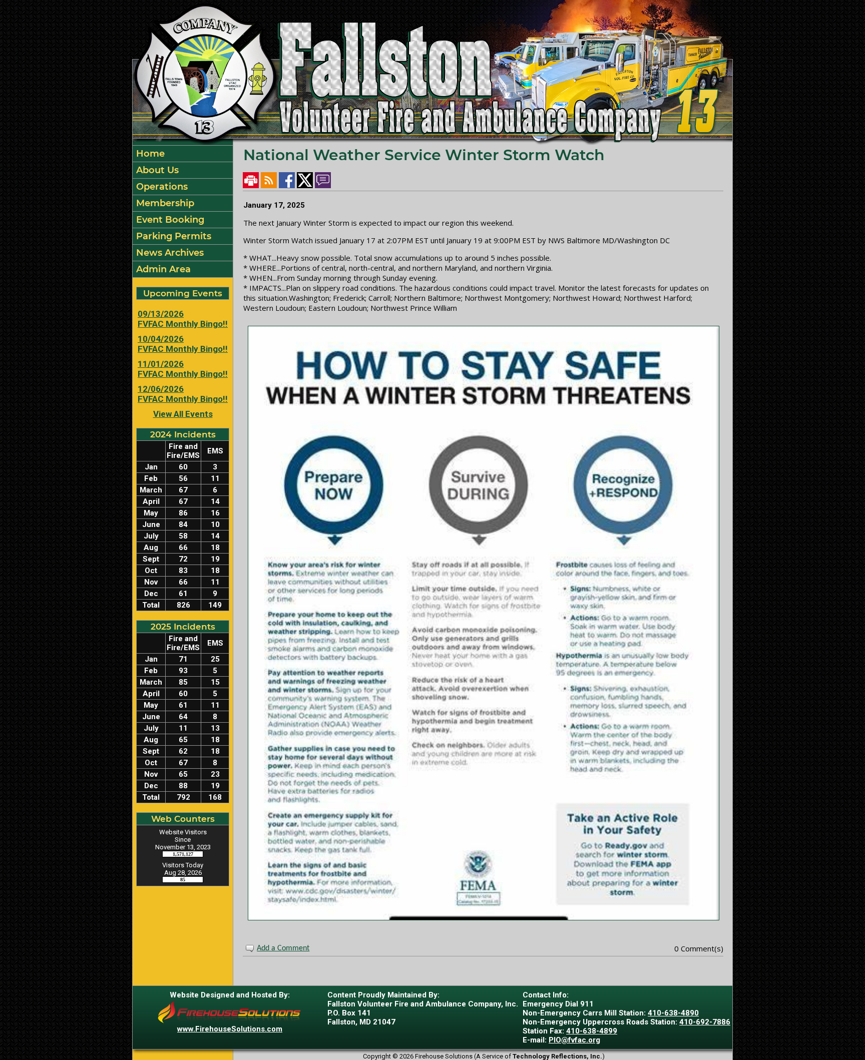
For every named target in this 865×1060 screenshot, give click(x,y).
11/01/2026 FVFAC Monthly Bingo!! (183, 369)
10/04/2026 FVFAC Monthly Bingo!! (183, 344)
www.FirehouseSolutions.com (229, 1028)
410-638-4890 (673, 1012)
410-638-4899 (591, 1030)
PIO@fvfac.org (574, 1039)
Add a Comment (283, 948)
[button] (183, 170)
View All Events (183, 414)
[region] (183, 211)
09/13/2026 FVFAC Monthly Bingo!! (183, 319)
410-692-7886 (704, 1021)
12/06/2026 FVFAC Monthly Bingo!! (183, 394)
